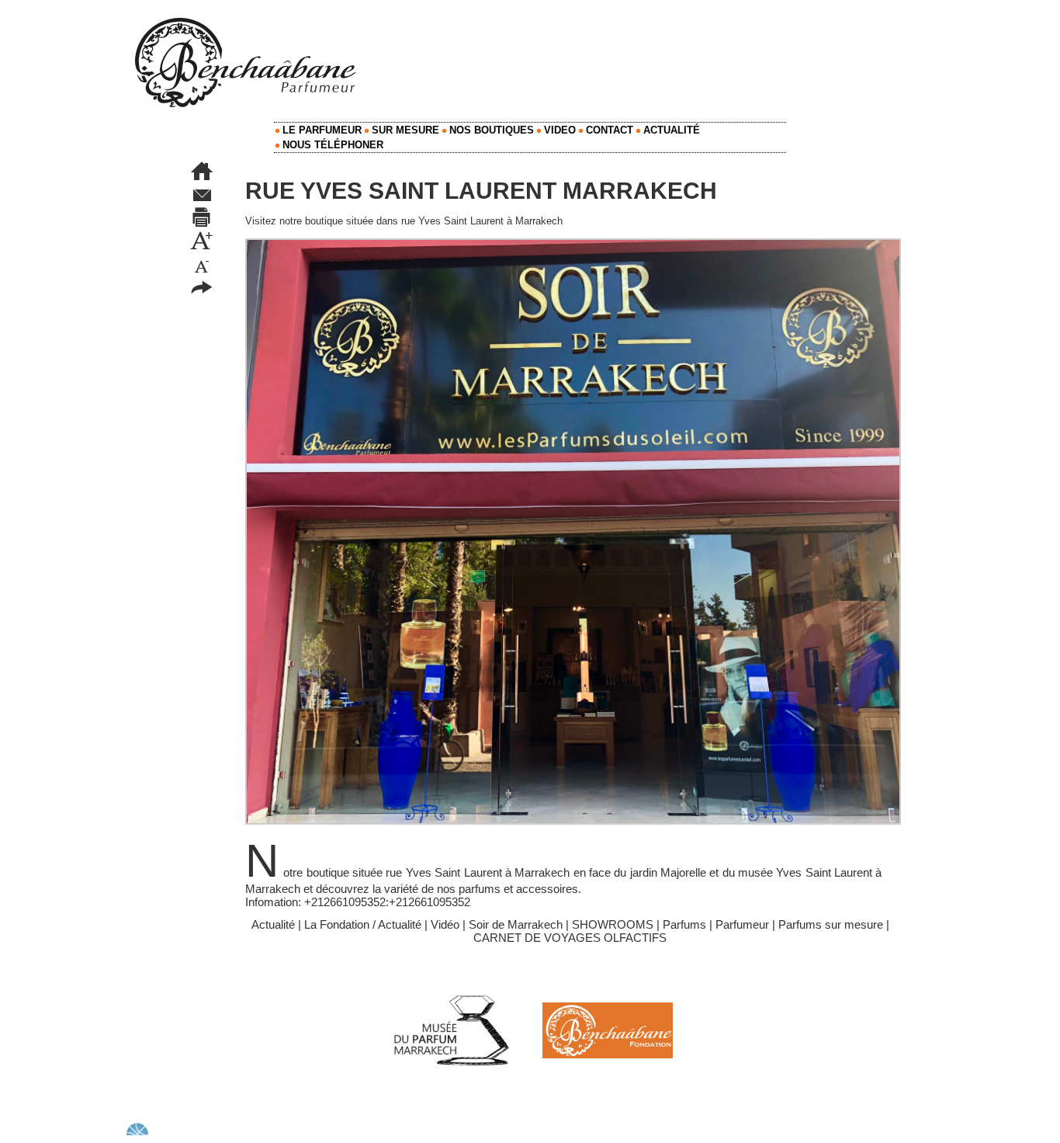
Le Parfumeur (320, 130)
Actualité (670, 130)
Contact (608, 130)
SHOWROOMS (612, 924)
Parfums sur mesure (830, 924)
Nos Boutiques (490, 130)
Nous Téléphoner (331, 145)
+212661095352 (345, 901)
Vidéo (445, 924)
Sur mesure (404, 130)
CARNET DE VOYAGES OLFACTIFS (570, 937)
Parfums (684, 924)
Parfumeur (742, 924)
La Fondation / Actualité (362, 924)
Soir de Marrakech (516, 924)
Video (558, 130)
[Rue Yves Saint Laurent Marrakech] (573, 243)
